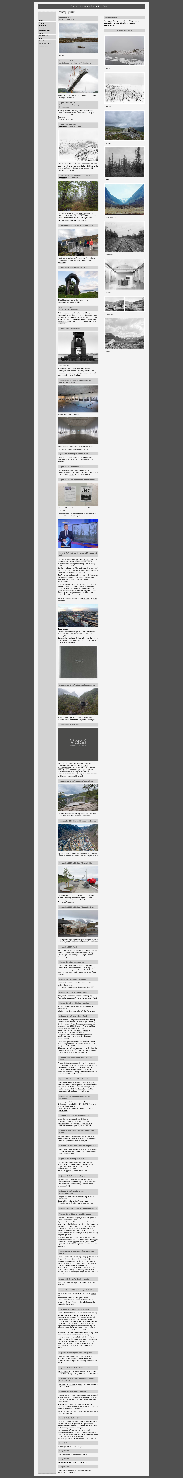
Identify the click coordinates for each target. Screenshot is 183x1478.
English (72, 12)
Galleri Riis (63, 126)
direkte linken (63, 1110)
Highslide (69, 1224)
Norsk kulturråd (91, 1046)
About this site (43, 36)
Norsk (62, 12)
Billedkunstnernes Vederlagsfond (70, 1048)
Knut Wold (83, 900)
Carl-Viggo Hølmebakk (66, 98)
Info (40, 38)
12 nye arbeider (79, 213)
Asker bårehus (64, 1123)
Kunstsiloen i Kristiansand (80, 317)
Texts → (41, 28)
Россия (80, 514)
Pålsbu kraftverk (65, 1121)
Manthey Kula (84, 1121)
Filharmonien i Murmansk (85, 559)
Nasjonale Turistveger (86, 720)
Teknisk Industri (70, 632)
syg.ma (71, 474)
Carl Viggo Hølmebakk (85, 1123)
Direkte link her (82, 1091)
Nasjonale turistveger (89, 942)
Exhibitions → (43, 25)
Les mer (84, 972)
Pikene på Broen (64, 459)
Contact (41, 41)
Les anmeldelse (82, 1030)
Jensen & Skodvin (86, 1125)
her (86, 220)
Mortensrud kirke (65, 1125)
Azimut (63, 577)
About (41, 33)
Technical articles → (45, 43)
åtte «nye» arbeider (81, 164)
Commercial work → (45, 30)
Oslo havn (77, 375)
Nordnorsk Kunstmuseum (74, 1065)
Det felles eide (71, 371)
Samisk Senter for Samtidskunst (86, 570)
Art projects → (43, 23)
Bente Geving (74, 1072)
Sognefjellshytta (78, 940)
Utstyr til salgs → (44, 46)
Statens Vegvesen (67, 902)
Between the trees (64, 321)
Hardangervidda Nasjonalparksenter (71, 113)
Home (41, 20)
